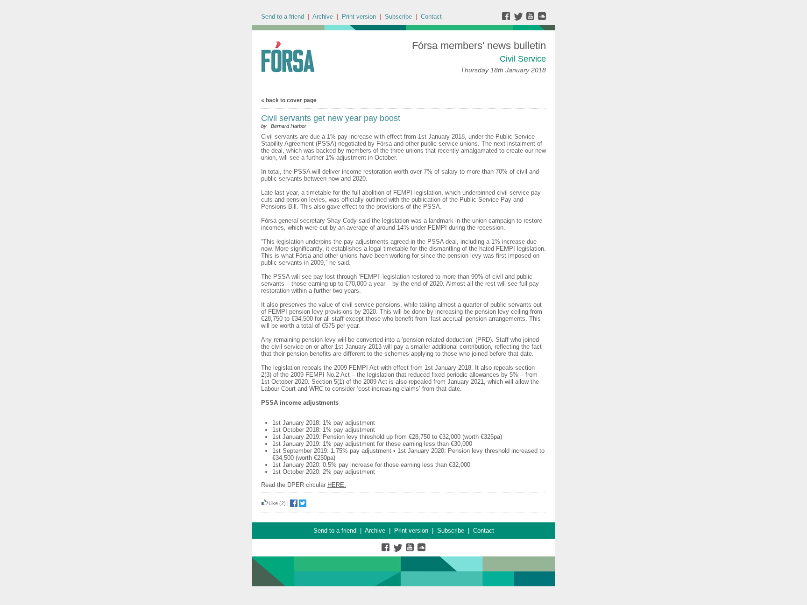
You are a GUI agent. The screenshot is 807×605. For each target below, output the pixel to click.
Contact (431, 16)
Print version (359, 16)
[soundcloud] (541, 18)
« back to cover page (289, 100)
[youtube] (531, 18)
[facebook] (508, 18)
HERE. (336, 484)
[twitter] (519, 18)
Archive (322, 16)
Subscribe (398, 16)
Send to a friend (282, 16)
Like (273, 503)
